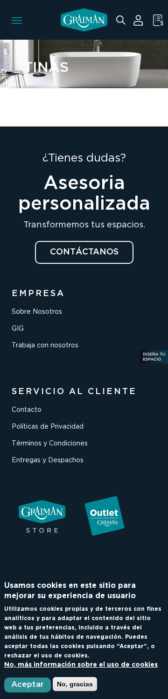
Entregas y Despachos (48, 460)
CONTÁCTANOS (84, 252)
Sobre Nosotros (37, 312)
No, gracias (75, 684)
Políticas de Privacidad (48, 427)
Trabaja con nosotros (45, 345)
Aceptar (27, 684)
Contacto (27, 410)
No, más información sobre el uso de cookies (81, 665)
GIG (18, 329)
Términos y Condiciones (50, 443)
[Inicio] (84, 19)
